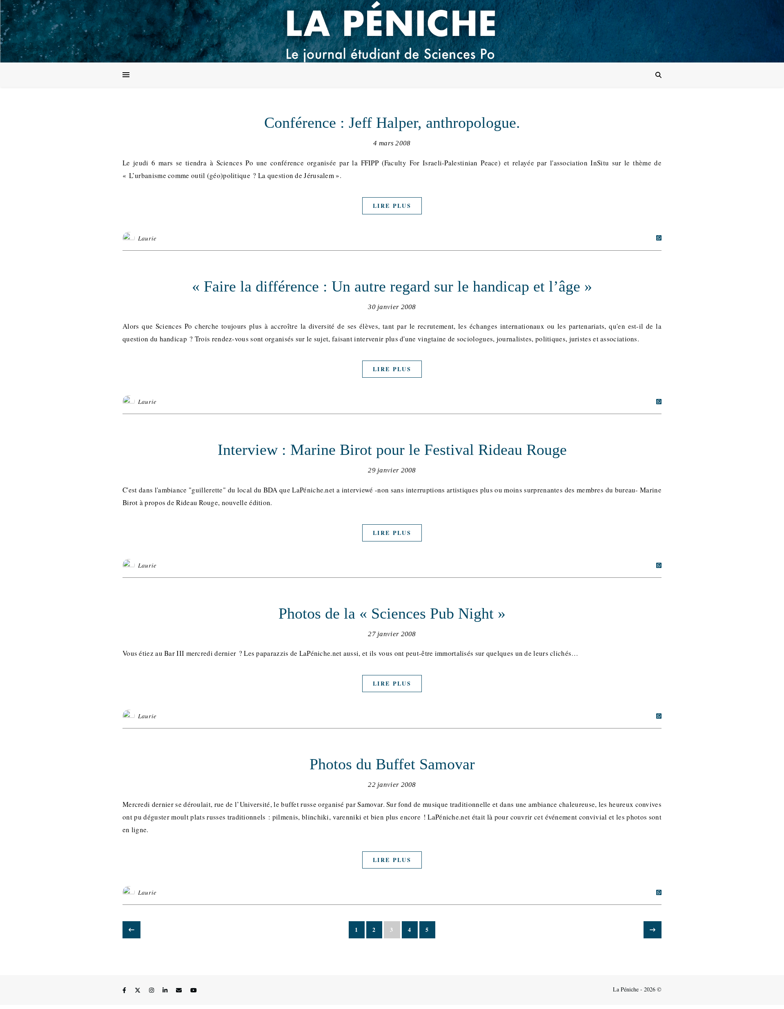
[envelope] (179, 990)
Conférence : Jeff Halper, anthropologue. (392, 122)
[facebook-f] (125, 990)
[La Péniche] (392, 31)
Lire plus (392, 205)
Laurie (147, 238)
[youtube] (193, 990)
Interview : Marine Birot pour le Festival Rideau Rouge (392, 449)
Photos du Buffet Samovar (392, 764)
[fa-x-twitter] (138, 990)
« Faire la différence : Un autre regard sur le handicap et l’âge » (392, 286)
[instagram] (152, 990)
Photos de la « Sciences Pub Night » (392, 613)
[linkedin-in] (166, 990)
